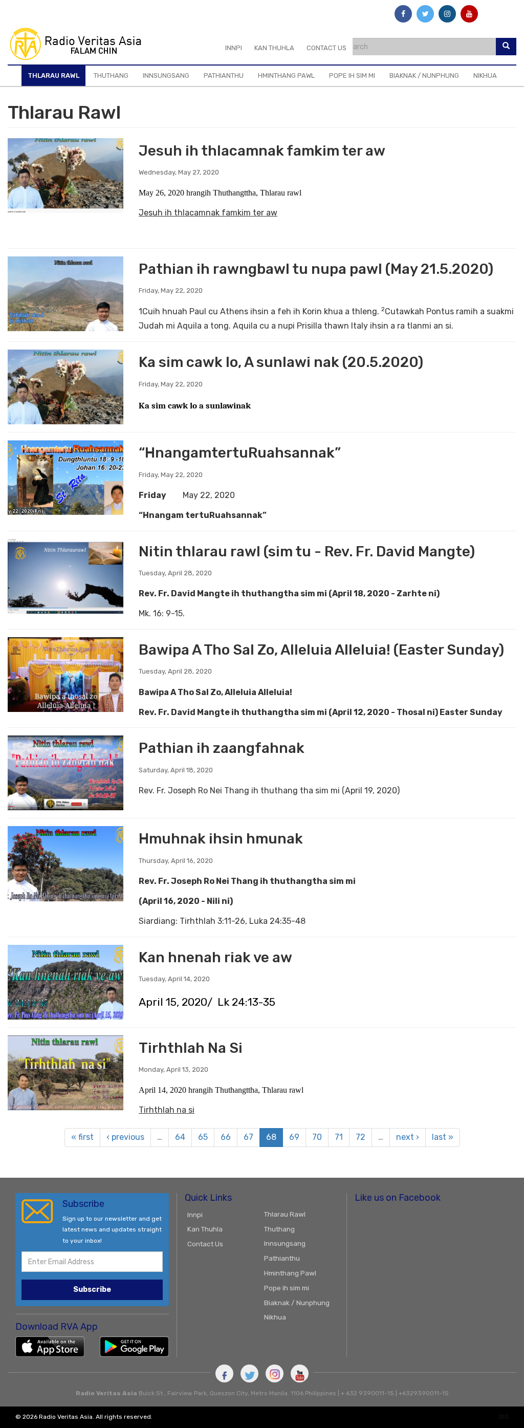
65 (203, 1137)
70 (317, 1137)
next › (407, 1137)
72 (360, 1137)
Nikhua (485, 75)
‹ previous (125, 1137)
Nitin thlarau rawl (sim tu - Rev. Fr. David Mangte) (307, 551)
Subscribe (92, 1289)
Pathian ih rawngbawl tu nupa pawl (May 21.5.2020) (316, 269)
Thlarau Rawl (53, 75)
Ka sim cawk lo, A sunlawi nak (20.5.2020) (281, 362)
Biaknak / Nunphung (424, 75)
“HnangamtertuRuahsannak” (240, 452)
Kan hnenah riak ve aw (215, 957)
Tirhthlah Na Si (191, 1048)
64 (180, 1137)
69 (294, 1137)
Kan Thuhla (274, 48)
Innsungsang (166, 75)
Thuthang (111, 75)
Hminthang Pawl (286, 75)
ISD (504, 1416)
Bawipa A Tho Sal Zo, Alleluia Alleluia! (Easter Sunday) (321, 649)
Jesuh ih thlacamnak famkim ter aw (262, 150)
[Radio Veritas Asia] (80, 43)
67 (248, 1137)
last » (442, 1137)
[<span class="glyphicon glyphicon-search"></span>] (506, 46)
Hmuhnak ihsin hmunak (221, 838)
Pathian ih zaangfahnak (221, 748)
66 (226, 1137)
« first (82, 1137)
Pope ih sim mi (352, 75)
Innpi (233, 48)
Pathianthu (224, 75)
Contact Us (326, 48)
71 (339, 1137)
